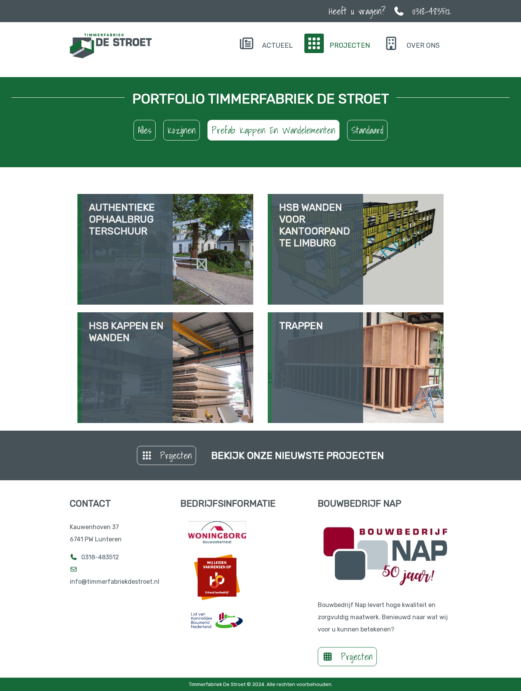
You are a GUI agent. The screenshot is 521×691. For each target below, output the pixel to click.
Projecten (176, 455)
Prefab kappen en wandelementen (273, 130)
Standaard (367, 130)
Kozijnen (181, 130)
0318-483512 (100, 557)
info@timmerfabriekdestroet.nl (115, 581)
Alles (144, 130)
